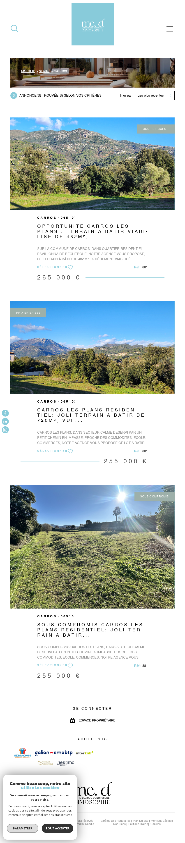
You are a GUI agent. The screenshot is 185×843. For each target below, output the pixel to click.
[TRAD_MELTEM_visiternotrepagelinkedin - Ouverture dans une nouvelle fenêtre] (5, 421)
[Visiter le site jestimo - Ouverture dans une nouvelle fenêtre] (65, 763)
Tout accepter (57, 828)
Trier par (125, 95)
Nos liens (119, 824)
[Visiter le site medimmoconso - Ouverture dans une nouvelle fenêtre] (22, 753)
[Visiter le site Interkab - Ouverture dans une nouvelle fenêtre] (84, 753)
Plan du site (140, 820)
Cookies (155, 824)
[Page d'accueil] (92, 29)
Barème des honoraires (115, 820)
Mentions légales (162, 820)
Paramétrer (22, 828)
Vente (44, 71)
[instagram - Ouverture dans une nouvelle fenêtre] (5, 429)
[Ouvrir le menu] (170, 29)
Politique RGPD (138, 824)
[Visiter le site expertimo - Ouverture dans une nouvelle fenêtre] (45, 763)
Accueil (28, 71)
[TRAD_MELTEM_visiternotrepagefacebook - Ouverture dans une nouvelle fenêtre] (5, 413)
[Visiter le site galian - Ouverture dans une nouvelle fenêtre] (54, 753)
